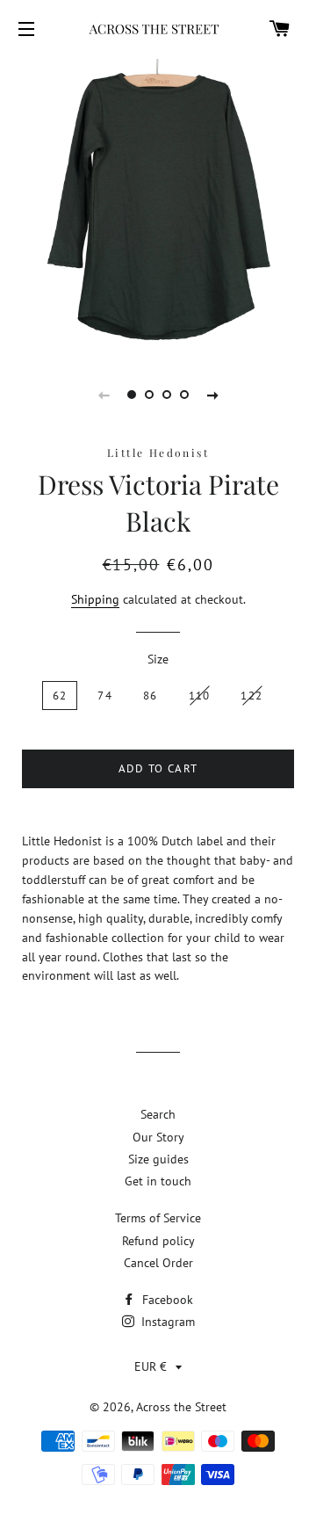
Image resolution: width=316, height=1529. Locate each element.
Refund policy (158, 1241)
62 (60, 695)
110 (200, 695)
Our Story (158, 1137)
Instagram (166, 1322)
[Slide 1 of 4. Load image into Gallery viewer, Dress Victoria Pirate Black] (131, 394)
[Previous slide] (103, 394)
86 (150, 695)
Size (158, 659)
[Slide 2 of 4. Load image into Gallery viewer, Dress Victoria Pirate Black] (149, 394)
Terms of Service (158, 1218)
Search (158, 1114)
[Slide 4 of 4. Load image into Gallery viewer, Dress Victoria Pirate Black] (184, 394)
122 (251, 695)
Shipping (95, 599)
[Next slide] (212, 394)
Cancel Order (158, 1263)
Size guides (158, 1159)
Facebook (166, 1300)
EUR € (150, 1366)
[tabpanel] (158, 203)
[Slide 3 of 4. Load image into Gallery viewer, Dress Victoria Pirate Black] (167, 394)
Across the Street (181, 1407)
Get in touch (158, 1181)
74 (104, 695)
